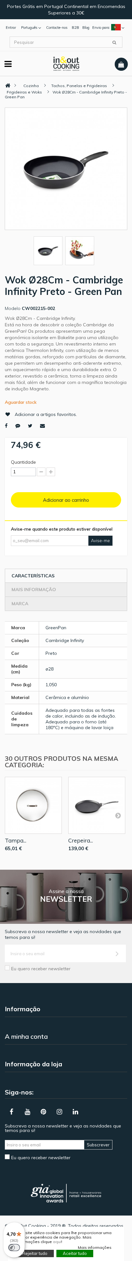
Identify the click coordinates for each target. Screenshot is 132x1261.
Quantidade (23, 462)
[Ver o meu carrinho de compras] (121, 64)
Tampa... (15, 840)
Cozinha (31, 85)
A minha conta (26, 1036)
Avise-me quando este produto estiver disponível (61, 529)
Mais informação (34, 589)
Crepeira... (80, 840)
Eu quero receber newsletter (40, 969)
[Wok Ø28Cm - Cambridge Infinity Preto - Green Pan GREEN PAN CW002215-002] (48, 251)
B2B (75, 27)
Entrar (11, 27)
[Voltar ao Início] (8, 86)
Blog (85, 27)
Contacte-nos (57, 27)
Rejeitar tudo (34, 1253)
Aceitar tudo (75, 1253)
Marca (20, 603)
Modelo (13, 308)
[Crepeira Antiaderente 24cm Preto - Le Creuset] (96, 805)
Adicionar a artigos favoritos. (46, 414)
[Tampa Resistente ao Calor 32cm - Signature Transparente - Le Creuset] (33, 805)
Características (33, 576)
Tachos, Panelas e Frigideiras (79, 85)
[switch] (14, 1247)
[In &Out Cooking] (66, 63)
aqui (57, 1241)
